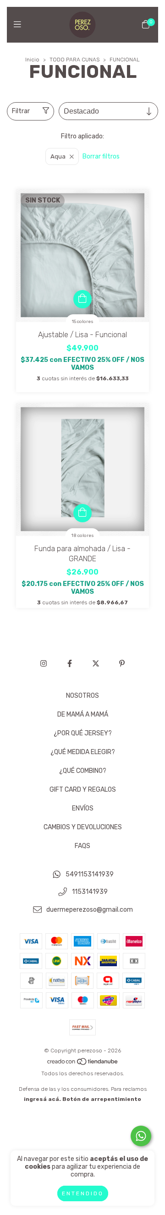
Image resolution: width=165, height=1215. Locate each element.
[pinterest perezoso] (122, 664)
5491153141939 (90, 874)
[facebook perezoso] (69, 664)
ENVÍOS (83, 808)
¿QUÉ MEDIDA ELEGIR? (82, 752)
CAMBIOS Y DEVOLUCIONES (83, 827)
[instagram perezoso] (43, 664)
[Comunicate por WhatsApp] (141, 1136)
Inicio (32, 59)
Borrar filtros (101, 156)
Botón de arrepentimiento (101, 1099)
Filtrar (21, 111)
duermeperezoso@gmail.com (89, 910)
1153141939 (90, 892)
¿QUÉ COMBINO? (82, 771)
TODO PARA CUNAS (74, 59)
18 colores (83, 535)
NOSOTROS (82, 696)
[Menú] (19, 24)
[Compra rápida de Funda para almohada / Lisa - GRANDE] (82, 513)
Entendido (83, 1193)
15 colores (83, 321)
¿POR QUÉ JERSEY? (83, 733)
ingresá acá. (42, 1099)
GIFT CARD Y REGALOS (83, 790)
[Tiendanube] (83, 1063)
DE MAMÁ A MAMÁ (82, 714)
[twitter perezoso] (95, 664)
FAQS (82, 846)
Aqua (58, 156)
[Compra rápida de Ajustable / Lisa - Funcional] (82, 299)
